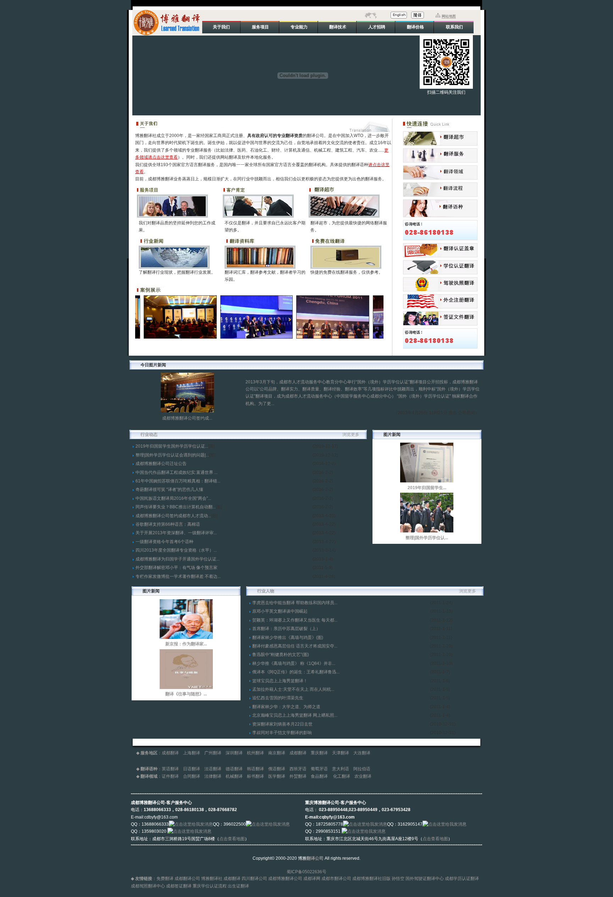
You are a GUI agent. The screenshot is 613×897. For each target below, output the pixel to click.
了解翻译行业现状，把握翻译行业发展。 (177, 272)
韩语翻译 (255, 768)
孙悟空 (398, 878)
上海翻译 (191, 752)
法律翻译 (212, 776)
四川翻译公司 (254, 878)
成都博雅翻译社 (367, 878)
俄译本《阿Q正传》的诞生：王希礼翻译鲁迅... (295, 671)
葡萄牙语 (319, 768)
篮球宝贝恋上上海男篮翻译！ (280, 680)
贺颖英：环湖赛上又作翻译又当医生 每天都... (294, 620)
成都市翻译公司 (336, 878)
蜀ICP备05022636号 (306, 871)
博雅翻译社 (211, 878)
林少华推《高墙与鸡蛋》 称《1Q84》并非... (293, 663)
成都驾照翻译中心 (148, 886)
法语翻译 (212, 768)
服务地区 (149, 752)
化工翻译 (341, 776)
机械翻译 (234, 776)
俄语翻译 (276, 768)
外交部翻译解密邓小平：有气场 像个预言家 (176, 567)
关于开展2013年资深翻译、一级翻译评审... (176, 532)
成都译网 (311, 878)
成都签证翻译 (179, 886)
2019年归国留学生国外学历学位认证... (172, 446)
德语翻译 (234, 768)
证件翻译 (170, 776)
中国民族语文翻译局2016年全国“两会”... (173, 498)
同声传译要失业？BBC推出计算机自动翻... (176, 506)
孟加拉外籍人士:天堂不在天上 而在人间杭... (293, 689)
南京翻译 (276, 752)
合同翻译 (191, 776)
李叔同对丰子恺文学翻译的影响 (282, 732)
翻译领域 (149, 776)
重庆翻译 (319, 752)
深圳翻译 (234, 752)
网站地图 (449, 16)
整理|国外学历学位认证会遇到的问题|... (172, 455)
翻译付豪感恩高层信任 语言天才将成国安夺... (294, 646)
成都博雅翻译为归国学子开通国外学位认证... (178, 559)
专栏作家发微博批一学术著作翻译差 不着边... (178, 576)
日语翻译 (191, 768)
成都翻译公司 (187, 878)
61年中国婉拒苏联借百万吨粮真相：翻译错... (178, 480)
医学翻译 (276, 776)
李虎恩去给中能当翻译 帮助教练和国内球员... (294, 602)
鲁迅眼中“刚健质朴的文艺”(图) (280, 654)
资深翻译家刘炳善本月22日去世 (282, 724)
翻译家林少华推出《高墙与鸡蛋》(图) (287, 637)
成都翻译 (170, 752)
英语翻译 (170, 768)
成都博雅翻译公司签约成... (187, 418)
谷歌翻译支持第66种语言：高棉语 (168, 524)
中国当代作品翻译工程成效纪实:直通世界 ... (176, 472)
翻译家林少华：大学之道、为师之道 (286, 706)
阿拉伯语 (361, 768)
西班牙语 (297, 768)
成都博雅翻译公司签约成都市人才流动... (173, 515)
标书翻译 (255, 776)
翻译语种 (149, 768)
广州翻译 (212, 752)
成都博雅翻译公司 (285, 878)
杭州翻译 (255, 752)
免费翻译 (164, 878)
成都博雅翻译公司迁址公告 (161, 463)
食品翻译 (320, 776)
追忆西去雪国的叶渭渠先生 (277, 697)
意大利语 (340, 768)
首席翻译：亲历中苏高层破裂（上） (286, 628)
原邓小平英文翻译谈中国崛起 (280, 611)
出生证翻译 (238, 886)
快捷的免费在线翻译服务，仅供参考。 (346, 272)
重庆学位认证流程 (210, 886)
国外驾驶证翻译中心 (424, 878)
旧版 (386, 878)
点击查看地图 (232, 838)
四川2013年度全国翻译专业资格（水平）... (176, 550)
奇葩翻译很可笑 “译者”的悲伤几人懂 (169, 489)
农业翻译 (362, 776)
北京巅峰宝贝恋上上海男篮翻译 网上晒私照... (294, 715)
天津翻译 (340, 752)
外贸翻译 (297, 776)
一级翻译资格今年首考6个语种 (164, 541)
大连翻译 (361, 752)
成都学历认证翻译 (462, 878)
